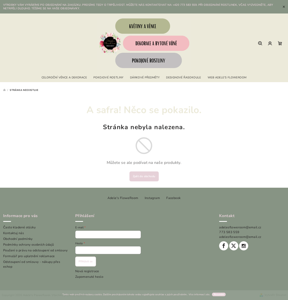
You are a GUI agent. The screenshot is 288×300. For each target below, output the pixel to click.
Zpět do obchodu (144, 176)
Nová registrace (87, 271)
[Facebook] (223, 245)
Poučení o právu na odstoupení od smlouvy (35, 250)
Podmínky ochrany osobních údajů (28, 244)
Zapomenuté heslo (89, 277)
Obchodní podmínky (18, 239)
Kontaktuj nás (13, 233)
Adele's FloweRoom (122, 198)
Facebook (173, 198)
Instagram (152, 198)
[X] (233, 245)
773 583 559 (229, 232)
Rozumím (219, 294)
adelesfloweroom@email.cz (240, 227)
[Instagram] (243, 245)
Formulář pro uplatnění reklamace (29, 256)
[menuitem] (64, 77)
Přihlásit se (86, 261)
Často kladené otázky (19, 227)
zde (207, 294)
